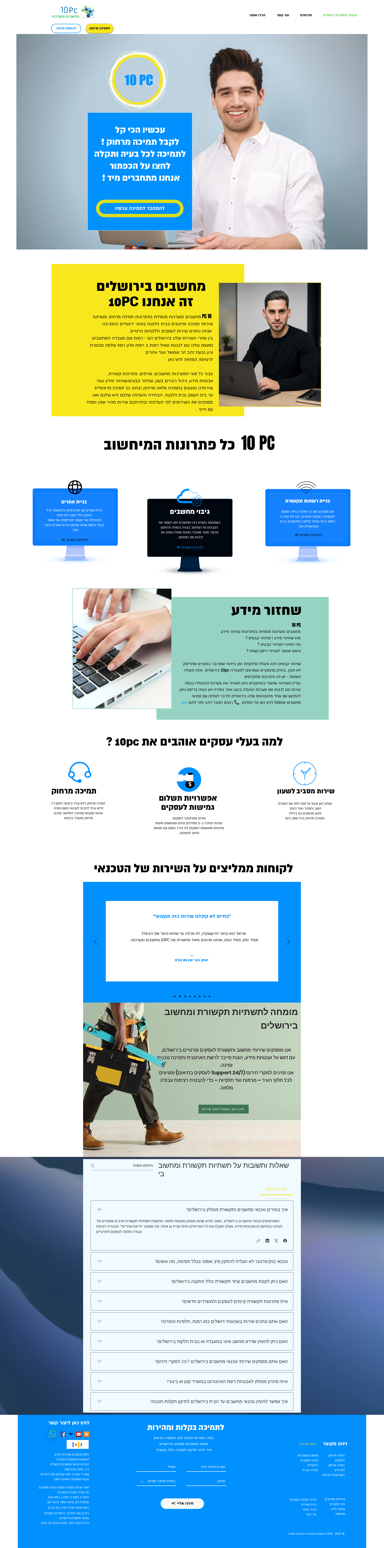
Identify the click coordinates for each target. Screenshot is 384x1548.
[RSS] (86, 1434)
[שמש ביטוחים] (184, 996)
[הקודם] (95, 942)
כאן (183, 702)
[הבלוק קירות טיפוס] (199, 996)
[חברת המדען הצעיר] (204, 996)
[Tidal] (71, 1434)
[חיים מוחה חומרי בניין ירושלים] (190, 996)
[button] (303, 15)
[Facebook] (63, 1434)
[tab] (276, 1189)
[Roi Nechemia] (195, 996)
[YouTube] (79, 1434)
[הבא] (288, 942)
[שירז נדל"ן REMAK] (209, 996)
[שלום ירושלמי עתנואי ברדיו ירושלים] (174, 996)
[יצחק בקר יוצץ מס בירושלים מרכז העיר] (179, 996)
